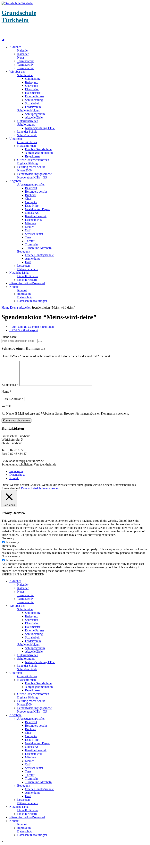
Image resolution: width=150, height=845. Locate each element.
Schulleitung (32, 78)
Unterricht (15, 138)
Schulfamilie (25, 75)
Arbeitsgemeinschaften (31, 184)
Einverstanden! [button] (11, 488)
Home (6, 307)
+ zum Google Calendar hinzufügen (31, 326)
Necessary (12, 542)
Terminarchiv (25, 61)
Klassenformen (26, 145)
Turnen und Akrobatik (38, 248)
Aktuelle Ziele (34, 117)
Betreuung (23, 251)
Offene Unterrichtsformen (33, 159)
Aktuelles (15, 47)
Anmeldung (32, 258)
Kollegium (31, 82)
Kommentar (10, 384)
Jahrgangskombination (39, 152)
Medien (29, 226)
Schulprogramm (35, 114)
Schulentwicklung (28, 110)
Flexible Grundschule (38, 149)
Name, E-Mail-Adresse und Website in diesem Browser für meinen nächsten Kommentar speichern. (67, 413)
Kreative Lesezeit (35, 216)
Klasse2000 (24, 170)
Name (6, 391)
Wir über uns (17, 71)
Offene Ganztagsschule (39, 255)
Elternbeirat (32, 89)
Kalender (23, 50)
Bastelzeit (31, 188)
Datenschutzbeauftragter (32, 300)
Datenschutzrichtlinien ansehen (40, 488)
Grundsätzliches (27, 142)
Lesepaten (23, 265)
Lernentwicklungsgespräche (34, 174)
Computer (31, 202)
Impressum (24, 293)
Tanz (28, 237)
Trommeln (31, 244)
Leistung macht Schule (31, 166)
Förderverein (33, 107)
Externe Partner (34, 96)
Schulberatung (34, 99)
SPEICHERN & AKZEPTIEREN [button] (23, 574)
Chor (28, 198)
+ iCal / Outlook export (23, 330)
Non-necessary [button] (11, 556)
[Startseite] (3, 40)
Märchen (30, 223)
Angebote (15, 181)
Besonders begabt (36, 191)
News (20, 57)
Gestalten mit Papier (37, 209)
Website (6, 406)
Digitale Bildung (27, 163)
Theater (29, 241)
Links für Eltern (27, 279)
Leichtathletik (33, 219)
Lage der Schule (27, 131)
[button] (75, 841)
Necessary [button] (8, 538)
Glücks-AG (32, 212)
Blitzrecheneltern (27, 269)
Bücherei (30, 195)
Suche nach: (9, 337)
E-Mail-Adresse (12, 398)
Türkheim (19, 16)
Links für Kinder (27, 276)
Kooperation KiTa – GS (32, 177)
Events (14, 307)
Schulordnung (26, 124)
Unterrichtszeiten (27, 121)
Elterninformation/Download (27, 283)
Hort (28, 262)
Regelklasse (32, 156)
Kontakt (14, 286)
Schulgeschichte (27, 135)
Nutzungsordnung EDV (40, 128)
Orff (27, 230)
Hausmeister (32, 92)
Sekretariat (31, 85)
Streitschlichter (34, 233)
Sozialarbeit (32, 103)
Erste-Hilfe (31, 205)
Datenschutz (24, 297)
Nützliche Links (19, 272)
